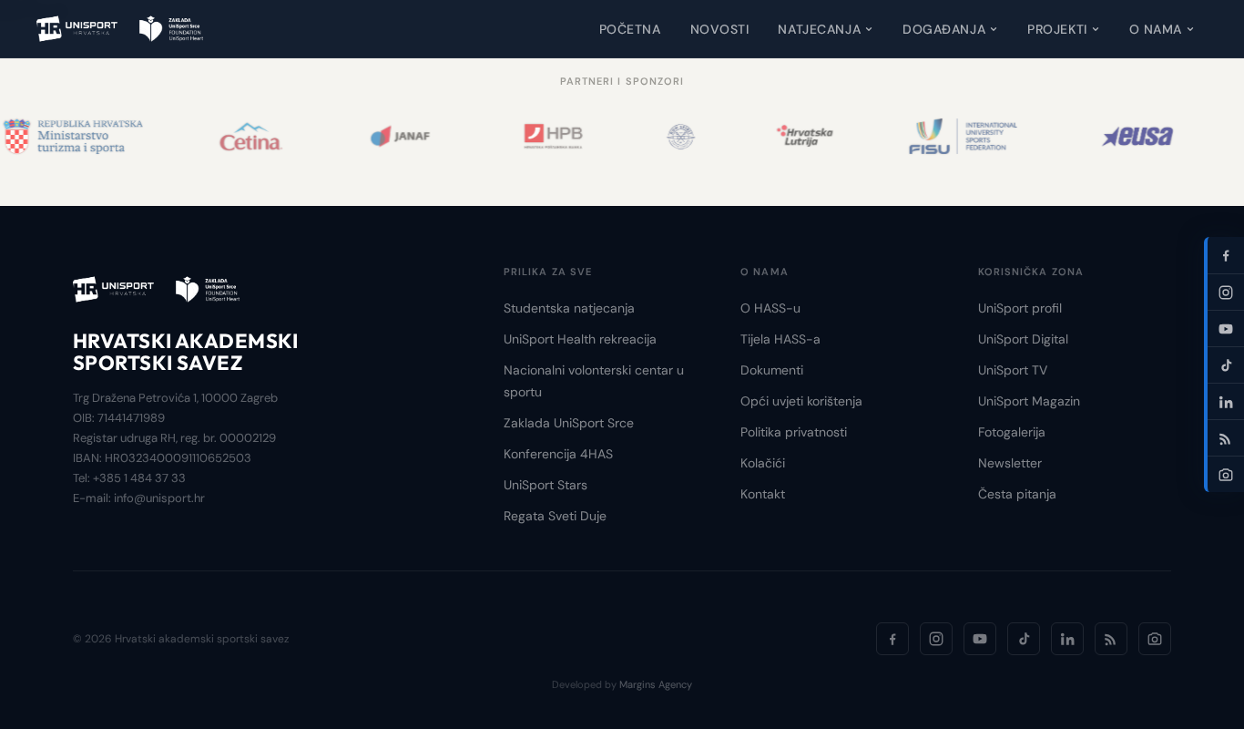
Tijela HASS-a (780, 339)
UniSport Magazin (1029, 401)
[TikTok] (1023, 638)
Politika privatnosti (793, 432)
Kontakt (762, 494)
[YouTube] (980, 638)
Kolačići (762, 463)
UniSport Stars (545, 485)
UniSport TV (1012, 370)
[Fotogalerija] (1154, 638)
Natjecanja (819, 29)
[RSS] (1111, 638)
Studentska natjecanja (569, 308)
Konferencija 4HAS (558, 454)
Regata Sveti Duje (555, 516)
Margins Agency (655, 684)
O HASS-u (770, 308)
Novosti (719, 29)
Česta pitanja (1017, 494)
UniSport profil (1020, 308)
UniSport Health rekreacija (580, 339)
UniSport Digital (1023, 339)
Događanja (943, 29)
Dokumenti (771, 370)
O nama (1155, 29)
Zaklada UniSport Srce (569, 423)
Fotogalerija (1011, 432)
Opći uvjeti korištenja (801, 401)
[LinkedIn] (1067, 638)
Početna (630, 29)
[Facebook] (892, 638)
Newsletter (1010, 463)
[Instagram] (936, 638)
